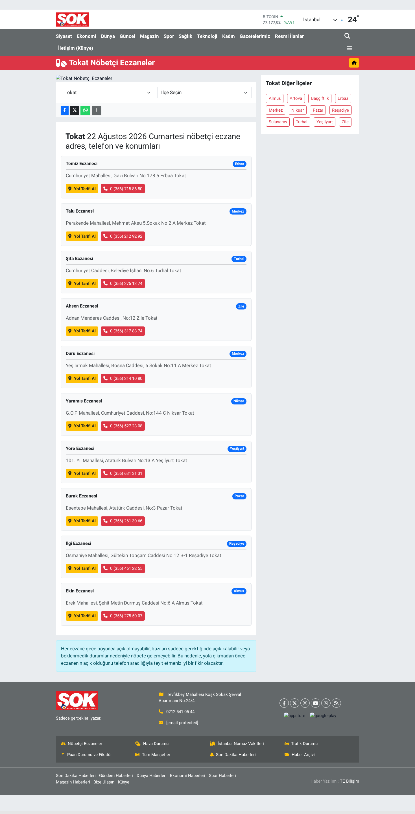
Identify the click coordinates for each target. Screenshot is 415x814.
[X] (294, 703)
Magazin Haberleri (73, 782)
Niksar (297, 110)
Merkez (276, 110)
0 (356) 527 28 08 (126, 425)
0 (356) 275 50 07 (126, 615)
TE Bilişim (349, 781)
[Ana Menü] (348, 48)
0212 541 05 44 (180, 711)
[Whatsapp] (326, 703)
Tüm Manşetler (156, 754)
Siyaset (64, 36)
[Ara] (347, 36)
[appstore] (295, 716)
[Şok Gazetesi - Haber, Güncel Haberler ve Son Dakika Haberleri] (72, 19)
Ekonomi (86, 36)
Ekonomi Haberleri (187, 775)
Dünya (108, 36)
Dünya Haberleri (152, 775)
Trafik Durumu (304, 743)
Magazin (149, 36)
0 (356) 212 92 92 (126, 236)
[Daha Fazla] (96, 110)
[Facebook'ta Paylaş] (65, 110)
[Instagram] (305, 703)
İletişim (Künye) (75, 48)
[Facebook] (284, 703)
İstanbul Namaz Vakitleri (241, 743)
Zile (345, 121)
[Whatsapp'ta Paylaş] (85, 110)
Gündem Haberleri (116, 775)
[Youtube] (315, 703)
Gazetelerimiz (255, 36)
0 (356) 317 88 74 (126, 331)
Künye (123, 782)
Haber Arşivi (303, 754)
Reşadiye (340, 110)
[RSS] (336, 703)
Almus (275, 98)
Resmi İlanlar (289, 36)
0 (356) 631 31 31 (126, 473)
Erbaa (343, 98)
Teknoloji (207, 36)
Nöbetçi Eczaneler (85, 743)
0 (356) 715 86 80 (126, 188)
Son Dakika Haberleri (236, 754)
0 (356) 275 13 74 (126, 283)
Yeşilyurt (324, 121)
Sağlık (185, 36)
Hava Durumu (156, 743)
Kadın (228, 36)
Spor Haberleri (222, 775)
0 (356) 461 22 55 (126, 568)
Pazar (318, 110)
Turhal (301, 121)
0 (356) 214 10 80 (126, 378)
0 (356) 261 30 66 (126, 520)
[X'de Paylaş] (74, 110)
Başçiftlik (320, 98)
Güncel (127, 36)
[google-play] (323, 716)
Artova (296, 98)
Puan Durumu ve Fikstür (89, 754)
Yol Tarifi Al (85, 188)
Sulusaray (278, 121)
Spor (169, 36)
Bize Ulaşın (103, 782)
